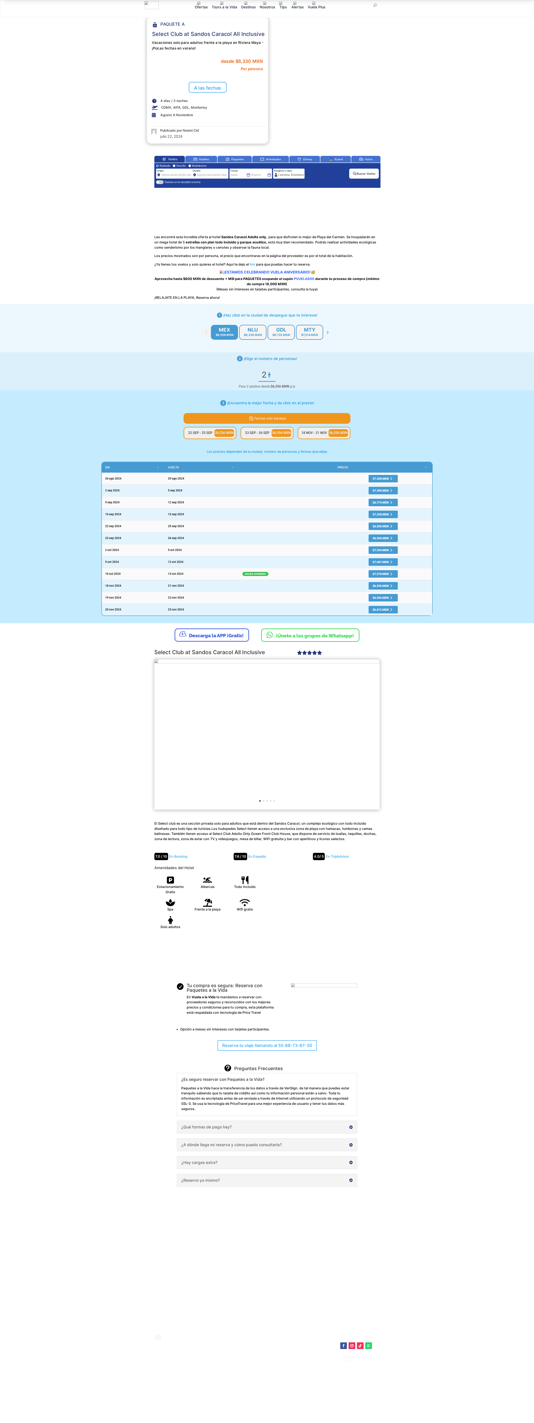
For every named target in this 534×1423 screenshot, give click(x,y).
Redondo (165, 165)
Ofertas (201, 7)
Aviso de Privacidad (273, 1383)
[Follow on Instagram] (352, 1345)
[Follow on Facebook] (343, 1345)
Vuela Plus (316, 7)
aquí (291, 1368)
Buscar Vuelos (365, 173)
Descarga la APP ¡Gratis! (211, 634)
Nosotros (267, 7)
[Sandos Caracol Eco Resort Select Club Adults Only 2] (267, 734)
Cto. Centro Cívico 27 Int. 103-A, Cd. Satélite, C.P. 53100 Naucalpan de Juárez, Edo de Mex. (308, 1407)
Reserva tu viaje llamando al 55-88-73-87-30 (267, 1045)
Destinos (248, 7)
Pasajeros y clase (283, 170)
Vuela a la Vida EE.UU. (355, 1358)
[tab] (224, 332)
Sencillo (181, 165)
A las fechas (207, 87)
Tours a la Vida (224, 7)
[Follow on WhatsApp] (368, 1345)
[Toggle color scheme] (327, 332)
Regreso (255, 170)
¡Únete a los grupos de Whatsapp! (310, 634)
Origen (160, 170)
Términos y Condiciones (276, 1379)
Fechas (234, 170)
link (252, 264)
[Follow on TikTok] (360, 1345)
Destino (196, 170)
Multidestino (199, 165)
